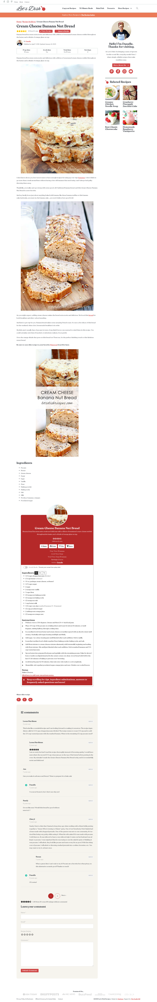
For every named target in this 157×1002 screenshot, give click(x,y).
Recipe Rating (26, 931)
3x (44, 573)
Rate (45, 546)
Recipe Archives (29, 22)
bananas (81, 178)
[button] (54, 538)
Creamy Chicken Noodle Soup (111, 104)
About (21, 2)
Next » (63, 895)
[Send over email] (30, 699)
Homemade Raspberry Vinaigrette (129, 129)
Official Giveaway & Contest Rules (45, 999)
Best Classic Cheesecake (111, 128)
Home (16, 2)
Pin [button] (62, 546)
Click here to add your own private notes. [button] (38, 675)
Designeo (120, 999)
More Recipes (123, 8)
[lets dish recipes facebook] (4, 2)
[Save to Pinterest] (19, 699)
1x (36, 573)
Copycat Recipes (69, 8)
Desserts (111, 8)
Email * (23, 922)
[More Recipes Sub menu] (131, 8)
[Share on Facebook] (24, 699)
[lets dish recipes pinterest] (12, 2)
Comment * (25, 940)
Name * (23, 912)
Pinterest (53, 345)
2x (40, 573)
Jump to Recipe (63, 31)
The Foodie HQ (135, 999)
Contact (27, 2)
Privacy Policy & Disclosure (25, 999)
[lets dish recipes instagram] (8, 2)
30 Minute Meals (86, 8)
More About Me (120, 65)
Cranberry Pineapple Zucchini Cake (130, 104)
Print (54, 546)
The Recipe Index (88, 15)
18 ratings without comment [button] (57, 902)
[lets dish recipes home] (31, 8)
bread (91, 315)
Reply (91, 721)
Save (71, 546)
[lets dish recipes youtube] (131, 71)
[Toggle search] (137, 8)
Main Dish (100, 8)
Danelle (28, 41)
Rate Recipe (46, 31)
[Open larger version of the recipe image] (57, 515)
